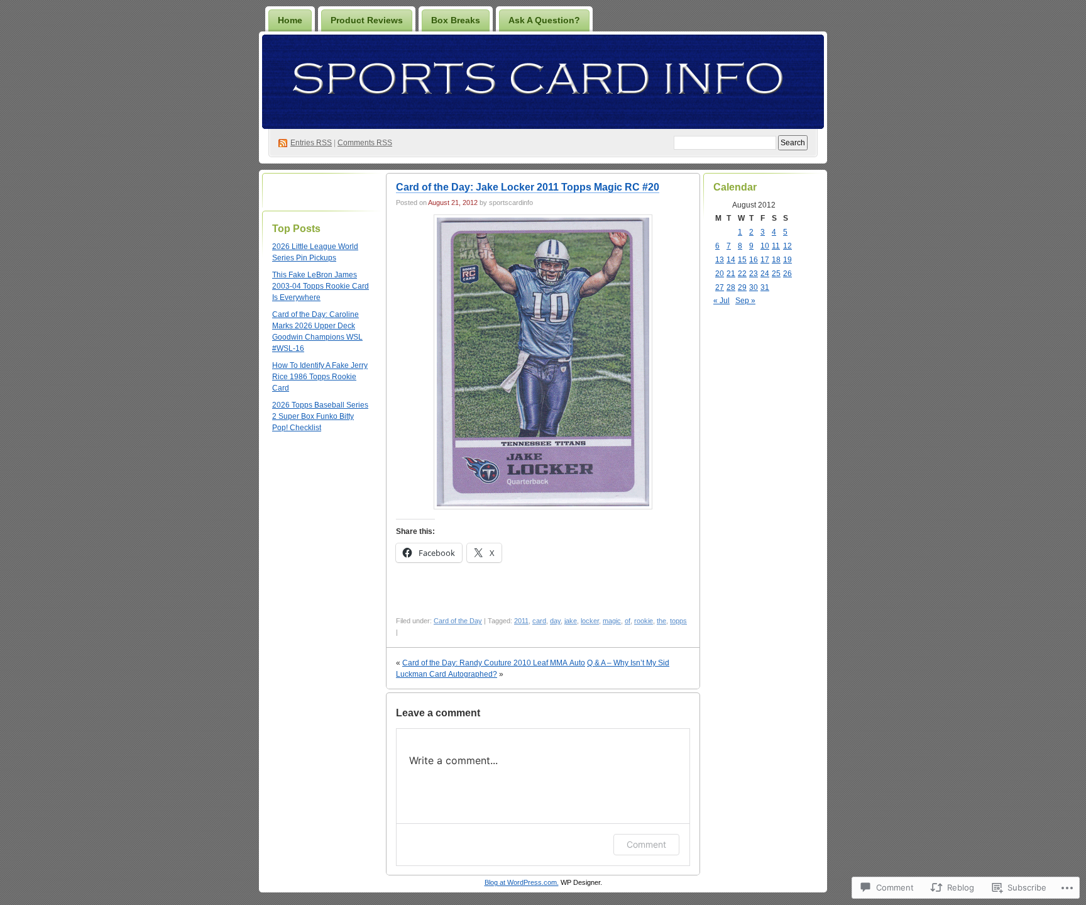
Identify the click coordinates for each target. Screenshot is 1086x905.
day (555, 621)
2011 (521, 621)
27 (719, 287)
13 (719, 259)
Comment (646, 844)
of (627, 621)
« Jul (721, 300)
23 (753, 273)
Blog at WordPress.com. (522, 882)
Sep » (745, 300)
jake (570, 621)
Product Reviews (367, 20)
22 (742, 273)
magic (612, 621)
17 (764, 259)
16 (753, 259)
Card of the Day (458, 621)
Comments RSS (364, 142)
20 (719, 273)
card (539, 621)
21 (731, 273)
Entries (311, 142)
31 (764, 287)
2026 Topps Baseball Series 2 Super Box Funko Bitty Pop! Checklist (320, 416)
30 (753, 287)
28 (731, 287)
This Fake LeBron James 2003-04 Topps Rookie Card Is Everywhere (320, 286)
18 (776, 259)
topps (678, 621)
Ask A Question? (544, 20)
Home (290, 20)
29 (742, 287)
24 (764, 273)
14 (731, 259)
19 (787, 259)
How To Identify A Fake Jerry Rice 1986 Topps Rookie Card (320, 376)
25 (776, 273)
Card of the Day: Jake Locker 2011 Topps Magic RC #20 (527, 187)
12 (787, 246)
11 (776, 246)
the (661, 621)
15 (742, 259)
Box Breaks (455, 20)
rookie (643, 621)
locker (590, 621)
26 (787, 273)
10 (764, 246)
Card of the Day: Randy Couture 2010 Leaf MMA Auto (493, 662)
